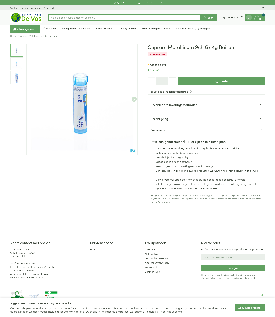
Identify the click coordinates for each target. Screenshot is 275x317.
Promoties (51, 28)
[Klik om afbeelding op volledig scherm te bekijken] (82, 99)
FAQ (92, 249)
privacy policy (250, 278)
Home (13, 35)
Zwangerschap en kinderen (76, 28)
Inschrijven (233, 268)
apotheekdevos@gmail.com (42, 266)
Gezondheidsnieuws (31, 7)
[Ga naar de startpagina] (26, 17)
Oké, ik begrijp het (249, 308)
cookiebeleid (174, 311)
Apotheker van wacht (157, 262)
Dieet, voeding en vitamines (156, 28)
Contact (14, 7)
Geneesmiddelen (103, 28)
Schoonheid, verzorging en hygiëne (193, 28)
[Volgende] (134, 99)
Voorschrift (49, 7)
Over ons (150, 249)
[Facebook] (262, 296)
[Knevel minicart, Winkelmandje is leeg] (249, 17)
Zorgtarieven (152, 271)
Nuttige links (152, 253)
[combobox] (124, 17)
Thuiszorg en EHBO (127, 28)
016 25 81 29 (28, 263)
